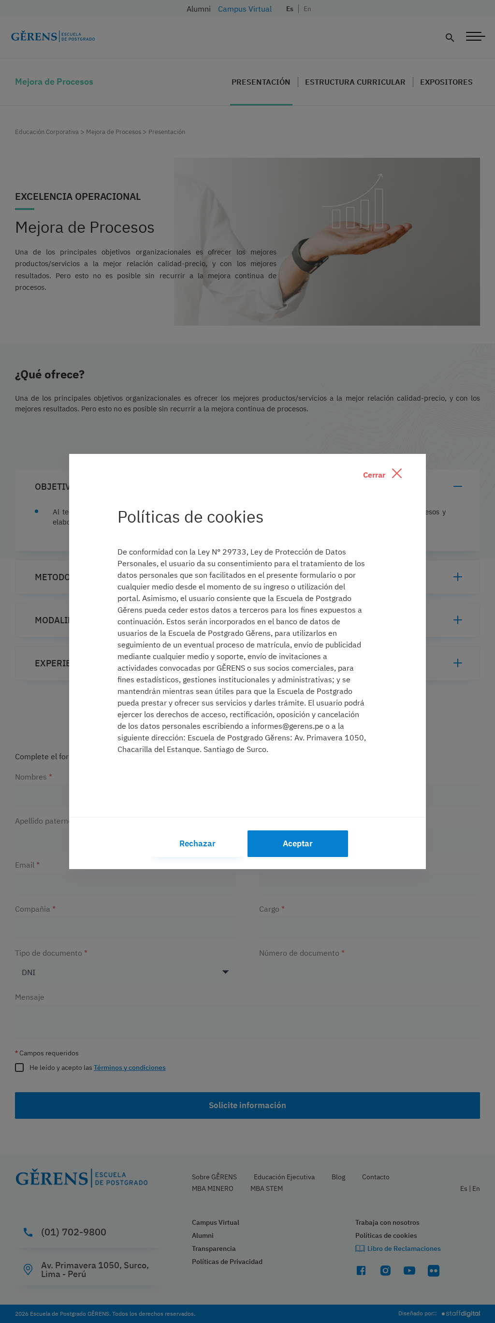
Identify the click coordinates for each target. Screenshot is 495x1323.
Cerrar (375, 475)
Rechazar (197, 843)
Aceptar (298, 843)
